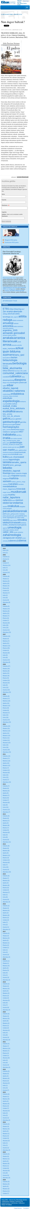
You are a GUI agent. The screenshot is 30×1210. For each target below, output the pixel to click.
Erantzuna (5, 205)
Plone (3, 1204)
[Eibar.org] (8, 2)
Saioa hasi (25, 1)
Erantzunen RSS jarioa (11, 242)
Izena (3, 194)
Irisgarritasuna (18, 1208)
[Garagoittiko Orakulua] (11, 232)
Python (10, 1204)
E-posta (4, 199)
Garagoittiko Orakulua (11, 14)
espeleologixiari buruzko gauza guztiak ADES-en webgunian (14, 288)
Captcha (4, 212)
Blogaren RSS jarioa (11, 240)
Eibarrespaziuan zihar (9, 278)
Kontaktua (26, 1208)
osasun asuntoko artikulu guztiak (14, 290)
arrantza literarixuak (22, 177)
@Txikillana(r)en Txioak (10, 300)
